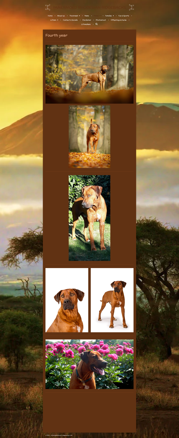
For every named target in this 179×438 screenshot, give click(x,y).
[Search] (96, 24)
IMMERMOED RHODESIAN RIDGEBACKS (89, 7)
